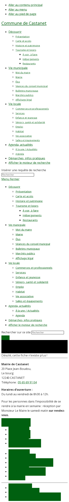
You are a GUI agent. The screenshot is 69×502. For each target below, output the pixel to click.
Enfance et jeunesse (28, 277)
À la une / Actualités (27, 310)
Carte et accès (24, 196)
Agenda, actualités (19, 306)
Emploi (20, 286)
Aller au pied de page (22, 14)
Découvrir (14, 186)
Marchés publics (25, 253)
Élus (18, 239)
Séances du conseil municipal (33, 244)
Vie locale (14, 263)
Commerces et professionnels (34, 267)
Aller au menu (17, 9)
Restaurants (30, 220)
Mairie (19, 234)
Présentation (23, 191)
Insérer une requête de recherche (23, 170)
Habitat (20, 291)
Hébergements (32, 215)
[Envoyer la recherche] (5, 337)
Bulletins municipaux (28, 248)
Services (21, 272)
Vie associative (25, 296)
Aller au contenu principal (25, 5)
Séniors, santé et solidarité (32, 282)
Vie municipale (16, 225)
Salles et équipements (29, 301)
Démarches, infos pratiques (25, 320)
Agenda (20, 315)
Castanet (24, 23)
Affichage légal (24, 258)
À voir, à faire (31, 210)
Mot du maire (24, 229)
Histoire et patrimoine (29, 201)
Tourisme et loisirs (27, 206)
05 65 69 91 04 (27, 382)
